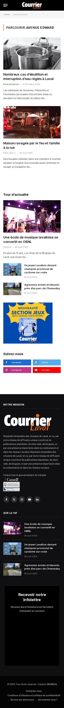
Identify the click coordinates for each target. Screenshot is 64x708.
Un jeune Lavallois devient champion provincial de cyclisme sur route (40, 269)
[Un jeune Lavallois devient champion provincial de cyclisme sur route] (12, 269)
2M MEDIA (52, 684)
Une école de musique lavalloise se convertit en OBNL (39, 527)
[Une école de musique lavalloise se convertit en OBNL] (32, 216)
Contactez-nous (34, 691)
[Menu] (5, 5)
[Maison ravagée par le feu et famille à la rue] (32, 122)
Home (7, 14)
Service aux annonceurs (22, 699)
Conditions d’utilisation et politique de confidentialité (34, 695)
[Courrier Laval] (32, 5)
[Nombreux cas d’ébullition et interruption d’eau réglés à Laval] (32, 53)
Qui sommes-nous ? (47, 699)
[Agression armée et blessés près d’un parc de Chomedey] (12, 289)
